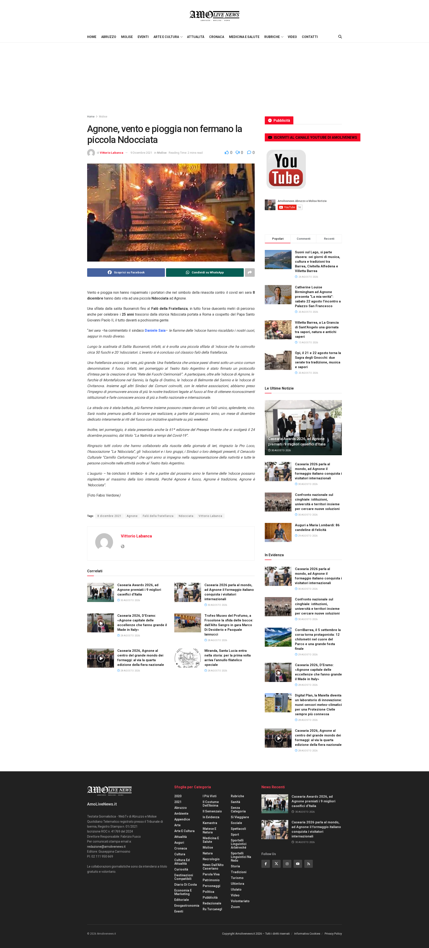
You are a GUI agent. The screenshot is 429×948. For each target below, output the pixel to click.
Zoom (235, 907)
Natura (208, 853)
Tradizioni (238, 872)
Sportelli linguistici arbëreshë (238, 844)
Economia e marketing (183, 892)
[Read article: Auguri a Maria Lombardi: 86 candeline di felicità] (278, 532)
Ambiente (181, 813)
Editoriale (181, 900)
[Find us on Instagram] (287, 864)
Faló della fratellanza (158, 516)
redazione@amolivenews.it (106, 846)
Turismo (237, 878)
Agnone (132, 516)
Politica (208, 891)
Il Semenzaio (212, 811)
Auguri (179, 842)
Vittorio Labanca (111, 152)
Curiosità (181, 869)
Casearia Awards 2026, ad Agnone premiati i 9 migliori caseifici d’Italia (139, 589)
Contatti (310, 37)
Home (91, 37)
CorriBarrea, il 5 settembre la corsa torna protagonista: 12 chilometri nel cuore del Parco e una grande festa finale (318, 639)
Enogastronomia (186, 905)
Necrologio (211, 859)
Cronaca (216, 37)
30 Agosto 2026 (130, 600)
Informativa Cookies (307, 933)
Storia (235, 866)
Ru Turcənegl (212, 909)
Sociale (236, 823)
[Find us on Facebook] (265, 864)
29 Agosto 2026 (307, 535)
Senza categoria (238, 809)
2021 (177, 802)
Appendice (182, 819)
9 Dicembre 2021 (141, 152)
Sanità (235, 802)
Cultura (179, 854)
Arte (177, 825)
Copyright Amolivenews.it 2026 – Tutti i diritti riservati (256, 933)
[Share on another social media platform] (250, 272)
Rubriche (272, 37)
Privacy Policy (333, 933)
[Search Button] (340, 36)
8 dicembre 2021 (109, 516)
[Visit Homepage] (214, 15)
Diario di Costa (185, 884)
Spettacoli (238, 829)
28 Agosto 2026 (130, 635)
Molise (127, 37)
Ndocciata (186, 516)
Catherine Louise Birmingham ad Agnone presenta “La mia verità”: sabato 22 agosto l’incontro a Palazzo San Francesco (318, 296)
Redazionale (212, 903)
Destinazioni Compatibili (183, 877)
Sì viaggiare (240, 817)
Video (292, 37)
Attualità (195, 37)
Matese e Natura (209, 830)
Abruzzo (108, 37)
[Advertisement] (214, 76)
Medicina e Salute (244, 37)
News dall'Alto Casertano (213, 866)
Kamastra (210, 823)
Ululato (236, 889)
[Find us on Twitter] (276, 864)
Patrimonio (211, 880)
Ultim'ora (237, 883)
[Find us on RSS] (308, 864)
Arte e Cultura (166, 37)
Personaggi (211, 886)
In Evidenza (211, 817)
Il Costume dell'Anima (211, 803)
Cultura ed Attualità (182, 861)
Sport (235, 834)
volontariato (240, 901)
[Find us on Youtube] (298, 864)
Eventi (143, 37)
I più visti (210, 796)
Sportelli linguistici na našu (241, 857)
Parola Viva (211, 874)
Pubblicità (210, 897)
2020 (177, 796)
